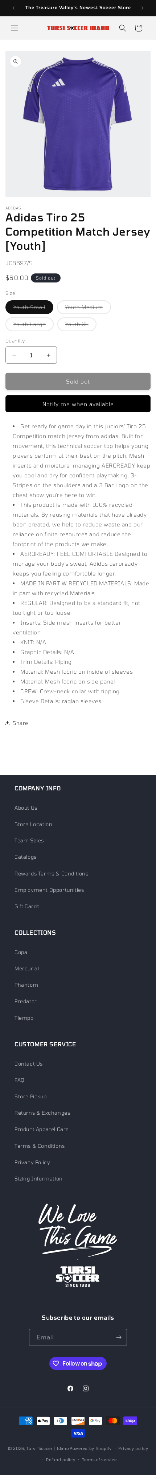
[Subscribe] (119, 1337)
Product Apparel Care (42, 1129)
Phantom (26, 985)
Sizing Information (39, 1178)
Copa (21, 952)
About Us (26, 808)
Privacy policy (133, 1448)
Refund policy (60, 1459)
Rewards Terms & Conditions (52, 873)
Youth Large (33, 326)
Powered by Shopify (91, 1448)
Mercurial (27, 968)
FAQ (20, 1080)
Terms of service (99, 1459)
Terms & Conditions (40, 1146)
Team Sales (29, 840)
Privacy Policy (32, 1162)
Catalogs (26, 857)
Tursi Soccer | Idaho (47, 1448)
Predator (26, 1001)
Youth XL (81, 326)
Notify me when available (78, 404)
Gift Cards (27, 906)
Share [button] (20, 723)
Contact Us (29, 1064)
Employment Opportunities (49, 890)
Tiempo (24, 1018)
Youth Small (33, 309)
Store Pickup (30, 1096)
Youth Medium (88, 309)
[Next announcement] (143, 8)
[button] (14, 28)
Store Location (33, 824)
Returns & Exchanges (42, 1113)
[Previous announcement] (13, 8)
